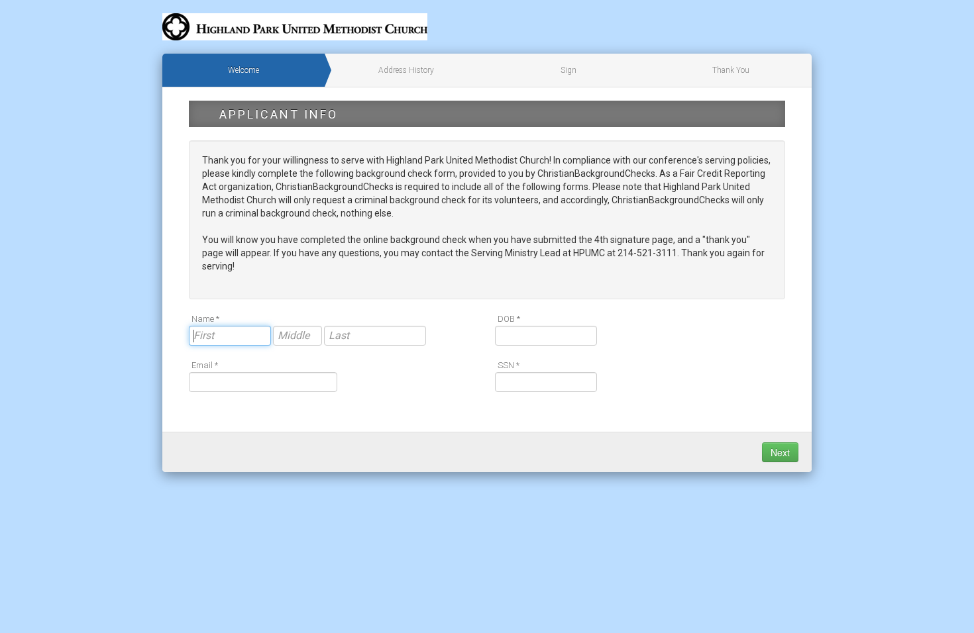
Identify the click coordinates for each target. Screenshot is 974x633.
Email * (204, 365)
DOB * (509, 319)
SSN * (508, 365)
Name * (205, 319)
